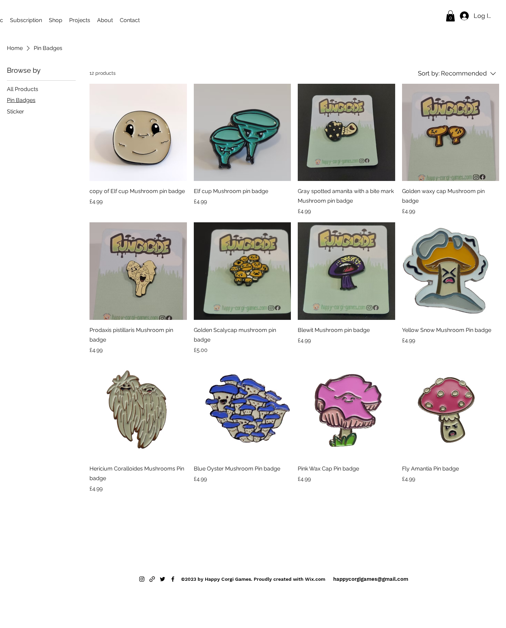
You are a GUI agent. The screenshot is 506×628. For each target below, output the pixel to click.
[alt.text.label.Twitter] (162, 579)
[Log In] (463, 15)
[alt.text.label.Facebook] (172, 579)
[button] (450, 15)
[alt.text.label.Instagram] (141, 579)
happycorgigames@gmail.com (370, 579)
